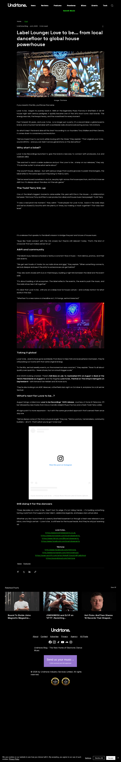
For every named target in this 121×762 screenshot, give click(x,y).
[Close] (118, 758)
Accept (110, 758)
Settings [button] (88, 758)
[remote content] (60, 222)
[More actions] (102, 26)
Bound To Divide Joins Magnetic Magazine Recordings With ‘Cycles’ (21, 616)
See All (113, 587)
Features (26, 564)
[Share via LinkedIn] (29, 572)
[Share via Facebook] (18, 572)
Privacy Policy (14, 759)
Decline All (99, 758)
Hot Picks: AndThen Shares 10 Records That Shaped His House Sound (98, 616)
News (19, 564)
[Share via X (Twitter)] (24, 572)
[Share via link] (35, 572)
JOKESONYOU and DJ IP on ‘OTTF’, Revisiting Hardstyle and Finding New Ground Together (60, 616)
